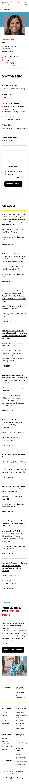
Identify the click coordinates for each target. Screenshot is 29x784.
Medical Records (20, 726)
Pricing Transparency (21, 761)
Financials (4, 715)
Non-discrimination (21, 754)
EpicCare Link (5, 744)
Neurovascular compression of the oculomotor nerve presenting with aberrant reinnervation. (13, 489)
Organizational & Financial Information (21, 758)
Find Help (18, 718)
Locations (4, 720)
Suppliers (4, 749)
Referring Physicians (7, 746)
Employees (5, 741)
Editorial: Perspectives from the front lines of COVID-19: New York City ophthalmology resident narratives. (14, 523)
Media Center (5, 723)
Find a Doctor (6, 9)
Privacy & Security (20, 764)
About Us (4, 712)
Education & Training (21, 743)
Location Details (12, 184)
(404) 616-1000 (14, 57)
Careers (18, 740)
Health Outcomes (6, 718)
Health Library (19, 720)
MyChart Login (20, 728)
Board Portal (5, 738)
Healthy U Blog (20, 723)
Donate (4, 764)
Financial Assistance (21, 715)
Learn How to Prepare (12, 650)
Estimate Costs (20, 712)
